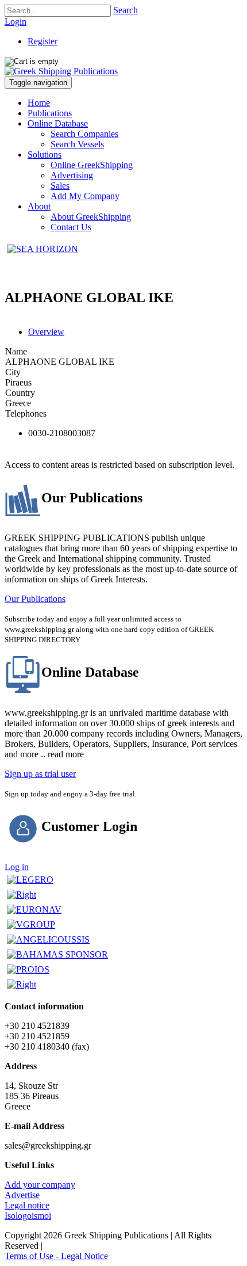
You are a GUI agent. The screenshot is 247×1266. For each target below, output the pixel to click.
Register (42, 41)
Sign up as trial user (40, 774)
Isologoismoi (28, 1216)
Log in (17, 867)
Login (15, 21)
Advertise (22, 1195)
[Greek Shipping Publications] (61, 71)
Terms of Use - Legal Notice (56, 1256)
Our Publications (35, 599)
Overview (46, 332)
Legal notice (27, 1205)
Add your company (40, 1184)
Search (125, 10)
